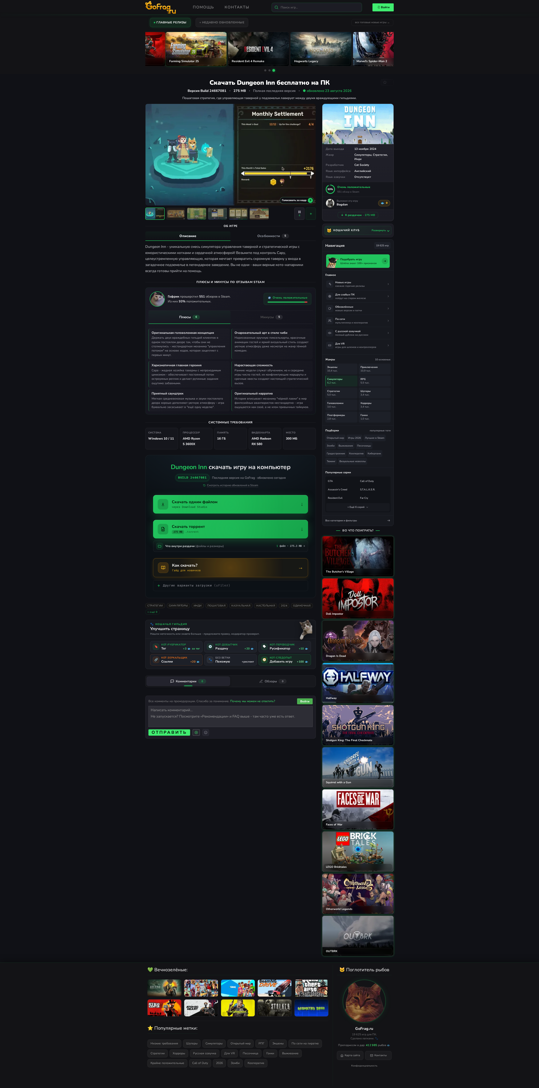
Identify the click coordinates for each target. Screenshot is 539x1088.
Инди (358, 159)
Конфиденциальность (364, 1065)
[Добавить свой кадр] (311, 214)
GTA (330, 481)
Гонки (270, 1053)
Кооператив (356, 453)
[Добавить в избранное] (387, 82)
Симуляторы (362, 155)
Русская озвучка (204, 1053)
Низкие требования (164, 1043)
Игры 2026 (354, 438)
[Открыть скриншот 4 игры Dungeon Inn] (217, 214)
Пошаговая (217, 605)
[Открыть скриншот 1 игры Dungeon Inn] (155, 214)
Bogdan (342, 205)
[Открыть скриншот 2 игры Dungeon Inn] (175, 214)
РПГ (261, 1043)
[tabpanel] (230, 259)
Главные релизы (171, 22)
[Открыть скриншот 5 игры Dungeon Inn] (238, 214)
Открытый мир (335, 438)
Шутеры (191, 1043)
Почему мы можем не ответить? (252, 701)
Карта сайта (352, 1055)
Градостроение (336, 453)
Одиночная (302, 605)
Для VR (229, 1053)
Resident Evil (335, 498)
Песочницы (364, 445)
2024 (284, 605)
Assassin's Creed (337, 489)
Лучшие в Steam (374, 438)
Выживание (346, 445)
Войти (385, 7)
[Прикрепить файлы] (196, 732)
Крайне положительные (167, 1063)
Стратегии (380, 155)
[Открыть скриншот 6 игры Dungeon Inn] (259, 214)
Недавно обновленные (223, 22)
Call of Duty (367, 481)
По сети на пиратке (305, 1043)
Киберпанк (374, 453)
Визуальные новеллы (352, 461)
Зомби (331, 445)
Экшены (278, 1043)
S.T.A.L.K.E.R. (367, 489)
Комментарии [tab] (189, 681)
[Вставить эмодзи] (205, 732)
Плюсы (188, 317)
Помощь (203, 7)
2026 (219, 1063)
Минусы (270, 317)
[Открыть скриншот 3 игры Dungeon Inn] (196, 214)
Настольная (265, 605)
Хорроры (179, 1053)
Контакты (237, 7)
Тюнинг (331, 461)
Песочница (250, 1053)
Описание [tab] (187, 236)
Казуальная (240, 605)
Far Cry (364, 498)
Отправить (169, 732)
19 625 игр (382, 245)
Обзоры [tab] (274, 681)
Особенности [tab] (271, 236)
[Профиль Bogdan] (330, 203)
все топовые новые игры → (372, 22)
